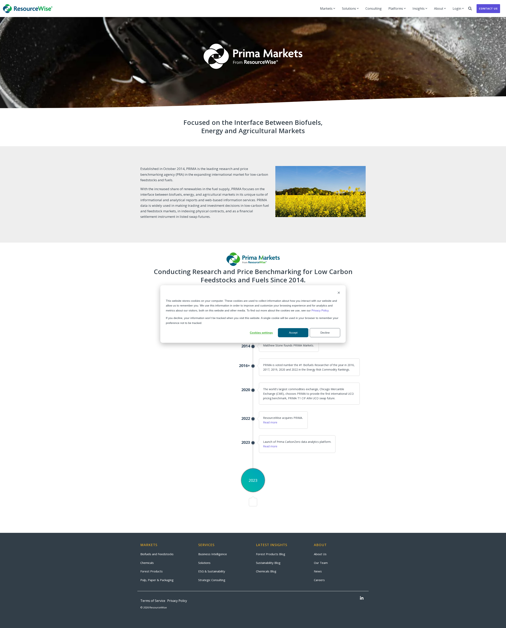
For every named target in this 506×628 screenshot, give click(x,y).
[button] (362, 598)
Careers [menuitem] (319, 580)
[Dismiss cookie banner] (338, 293)
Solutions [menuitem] (204, 563)
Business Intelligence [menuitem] (212, 554)
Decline (325, 332)
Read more (270, 422)
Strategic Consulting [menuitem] (211, 580)
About (438, 8)
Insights (419, 8)
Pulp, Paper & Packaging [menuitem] (157, 580)
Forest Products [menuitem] (151, 571)
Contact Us (488, 8)
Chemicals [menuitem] (147, 563)
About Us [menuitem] (320, 554)
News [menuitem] (318, 571)
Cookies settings (261, 332)
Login (457, 8)
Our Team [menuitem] (321, 563)
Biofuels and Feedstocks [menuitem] (157, 554)
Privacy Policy (320, 310)
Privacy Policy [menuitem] (177, 601)
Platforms (395, 8)
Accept (293, 332)
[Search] (470, 8)
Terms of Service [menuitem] (152, 601)
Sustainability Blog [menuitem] (268, 563)
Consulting (373, 8)
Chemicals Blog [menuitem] (266, 571)
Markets (326, 8)
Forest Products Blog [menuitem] (270, 554)
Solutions (349, 8)
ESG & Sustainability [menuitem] (211, 571)
